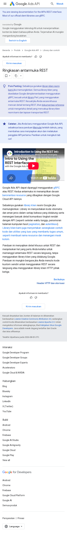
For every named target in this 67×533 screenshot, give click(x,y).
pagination (34, 224)
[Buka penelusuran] (52, 4)
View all (6, 460)
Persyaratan (8, 518)
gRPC (56, 187)
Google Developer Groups (14, 357)
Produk (17, 50)
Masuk (60, 4)
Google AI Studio (10, 440)
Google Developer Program (15, 352)
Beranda (6, 50)
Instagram (7, 396)
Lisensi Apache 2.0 (46, 322)
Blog (4, 386)
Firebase (6, 435)
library (31, 97)
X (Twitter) (7, 406)
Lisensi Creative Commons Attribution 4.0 (32, 319)
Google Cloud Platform (13, 495)
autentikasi (51, 224)
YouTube (6, 411)
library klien (30, 205)
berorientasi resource (14, 195)
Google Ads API (31, 50)
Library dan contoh (51, 50)
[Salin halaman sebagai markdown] (16, 75)
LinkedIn (6, 401)
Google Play (8, 455)
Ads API (34, 4)
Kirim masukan (14, 63)
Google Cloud (8, 450)
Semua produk (9, 505)
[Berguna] (36, 56)
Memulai (37, 127)
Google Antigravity (11, 445)
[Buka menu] (5, 4)
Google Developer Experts (15, 362)
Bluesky (6, 391)
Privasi (21, 518)
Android (6, 425)
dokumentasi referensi (53, 105)
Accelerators (8, 367)
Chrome (6, 430)
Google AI (7, 500)
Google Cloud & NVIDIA (13, 372)
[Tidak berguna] (40, 56)
